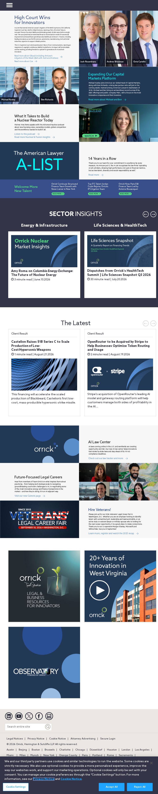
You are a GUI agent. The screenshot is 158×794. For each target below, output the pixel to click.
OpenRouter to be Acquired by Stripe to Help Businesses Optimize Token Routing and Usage (118, 346)
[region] (79, 775)
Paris (85, 755)
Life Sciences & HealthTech (120, 225)
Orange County (68, 755)
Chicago (80, 749)
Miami (10, 755)
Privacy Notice (36, 738)
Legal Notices (15, 738)
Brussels (50, 749)
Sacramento (126, 755)
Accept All (112, 787)
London (126, 749)
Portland (97, 755)
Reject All (139, 787)
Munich (34, 755)
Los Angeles (142, 749)
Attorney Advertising (83, 738)
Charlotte (65, 749)
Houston (112, 749)
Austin (10, 749)
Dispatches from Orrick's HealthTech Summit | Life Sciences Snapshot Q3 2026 (119, 273)
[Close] (151, 763)
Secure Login (107, 738)
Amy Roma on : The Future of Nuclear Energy (42, 273)
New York (48, 755)
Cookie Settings (16, 787)
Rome (110, 755)
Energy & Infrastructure (44, 225)
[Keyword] (48, 727)
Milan (23, 755)
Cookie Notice (57, 738)
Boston (36, 749)
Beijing (23, 749)
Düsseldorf (96, 749)
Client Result (19, 333)
